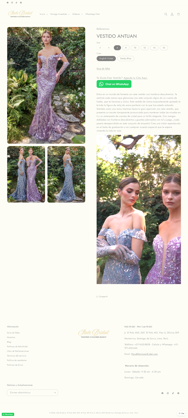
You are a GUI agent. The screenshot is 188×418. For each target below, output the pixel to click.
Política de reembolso (17, 360)
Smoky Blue (125, 58)
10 (135, 47)
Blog (9, 342)
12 (145, 47)
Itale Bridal (60, 413)
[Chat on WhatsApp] (114, 87)
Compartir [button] (103, 296)
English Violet (106, 58)
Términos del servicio (16, 355)
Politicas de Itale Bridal (17, 346)
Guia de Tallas (103, 68)
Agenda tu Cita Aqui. (136, 78)
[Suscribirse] (55, 392)
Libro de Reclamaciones (18, 351)
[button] (43, 14)
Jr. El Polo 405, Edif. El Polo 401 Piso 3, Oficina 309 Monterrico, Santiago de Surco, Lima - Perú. (101, 413)
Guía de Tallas (13, 332)
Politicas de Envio (15, 365)
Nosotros (11, 337)
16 (164, 47)
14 (154, 47)
